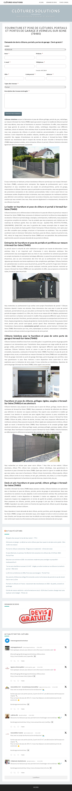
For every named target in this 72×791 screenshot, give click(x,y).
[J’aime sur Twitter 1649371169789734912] (19, 772)
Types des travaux (11, 84)
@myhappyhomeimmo (29, 647)
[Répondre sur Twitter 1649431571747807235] (11, 661)
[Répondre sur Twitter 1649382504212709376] (11, 709)
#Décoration (41, 654)
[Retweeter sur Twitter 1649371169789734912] (15, 772)
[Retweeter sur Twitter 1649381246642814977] (15, 727)
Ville (6, 74)
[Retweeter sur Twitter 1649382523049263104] (15, 681)
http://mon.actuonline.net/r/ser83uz (39, 722)
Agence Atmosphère (17, 667)
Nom (6, 53)
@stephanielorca (31, 761)
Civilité (6, 46)
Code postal (30, 74)
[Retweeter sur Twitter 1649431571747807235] (15, 661)
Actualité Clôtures (14, 531)
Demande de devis (51, 2)
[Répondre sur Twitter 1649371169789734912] (11, 772)
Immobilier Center (17, 733)
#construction (29, 689)
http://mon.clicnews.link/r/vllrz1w (38, 768)
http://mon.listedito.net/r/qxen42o (21, 656)
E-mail (7, 62)
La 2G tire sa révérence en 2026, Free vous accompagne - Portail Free (28, 573)
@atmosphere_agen (30, 667)
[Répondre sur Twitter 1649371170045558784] (11, 755)
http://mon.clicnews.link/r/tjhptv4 (21, 676)
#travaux (59, 694)
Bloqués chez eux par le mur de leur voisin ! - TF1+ (21, 538)
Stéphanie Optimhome (18, 761)
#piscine (38, 689)
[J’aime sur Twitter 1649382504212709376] (19, 709)
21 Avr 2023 (39, 647)
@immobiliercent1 (28, 733)
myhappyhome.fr (16, 647)
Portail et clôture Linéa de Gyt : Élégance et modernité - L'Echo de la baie (29, 549)
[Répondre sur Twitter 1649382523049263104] (11, 681)
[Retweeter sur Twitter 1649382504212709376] (15, 709)
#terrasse (40, 650)
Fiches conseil (64, 2)
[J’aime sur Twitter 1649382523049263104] (19, 681)
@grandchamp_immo (44, 687)
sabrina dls (14, 715)
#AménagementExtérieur (28, 654)
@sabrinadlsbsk (23, 715)
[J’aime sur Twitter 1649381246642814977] (19, 727)
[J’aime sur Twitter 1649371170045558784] (19, 755)
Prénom (39, 53)
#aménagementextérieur (18, 704)
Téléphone (40, 62)
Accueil (41, 2)
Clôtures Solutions (13, 2)
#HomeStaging (15, 654)
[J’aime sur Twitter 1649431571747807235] (19, 661)
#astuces (22, 718)
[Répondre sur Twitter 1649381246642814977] (11, 727)
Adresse (49, 74)
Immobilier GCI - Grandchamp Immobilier (24, 687)
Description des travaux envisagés (16, 91)
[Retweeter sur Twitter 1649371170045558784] (15, 755)
